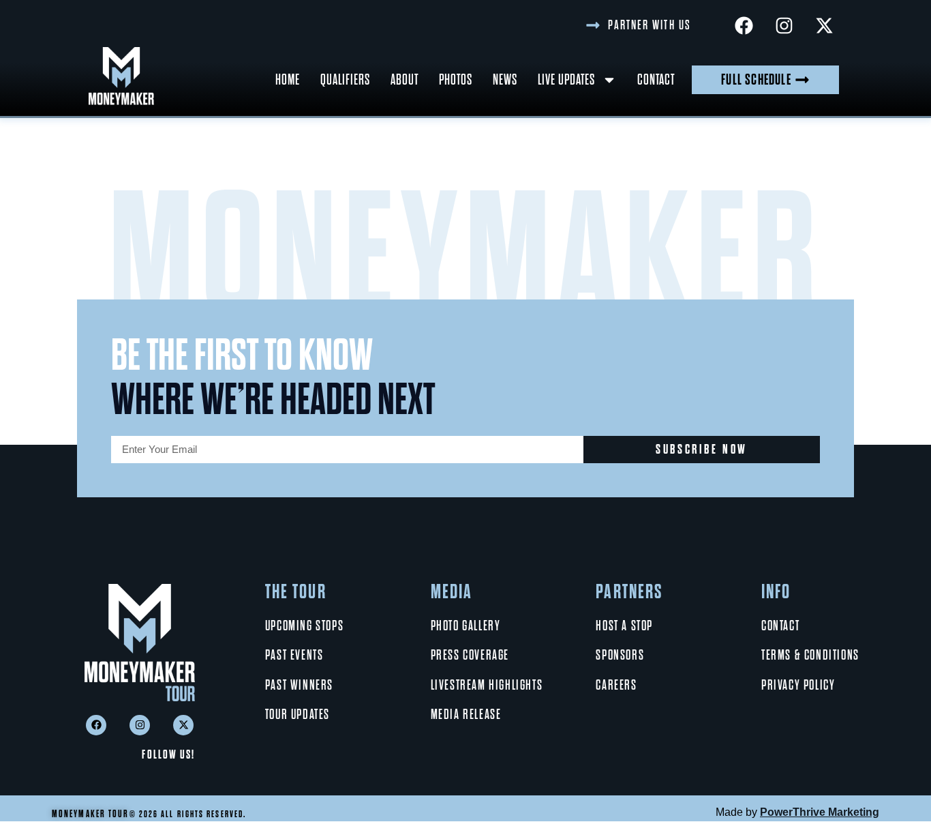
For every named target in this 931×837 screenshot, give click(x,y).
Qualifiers (345, 79)
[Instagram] (783, 25)
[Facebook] (743, 25)
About (404, 79)
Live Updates (566, 79)
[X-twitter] (824, 25)
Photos (455, 79)
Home (287, 79)
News (505, 79)
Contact (656, 79)
